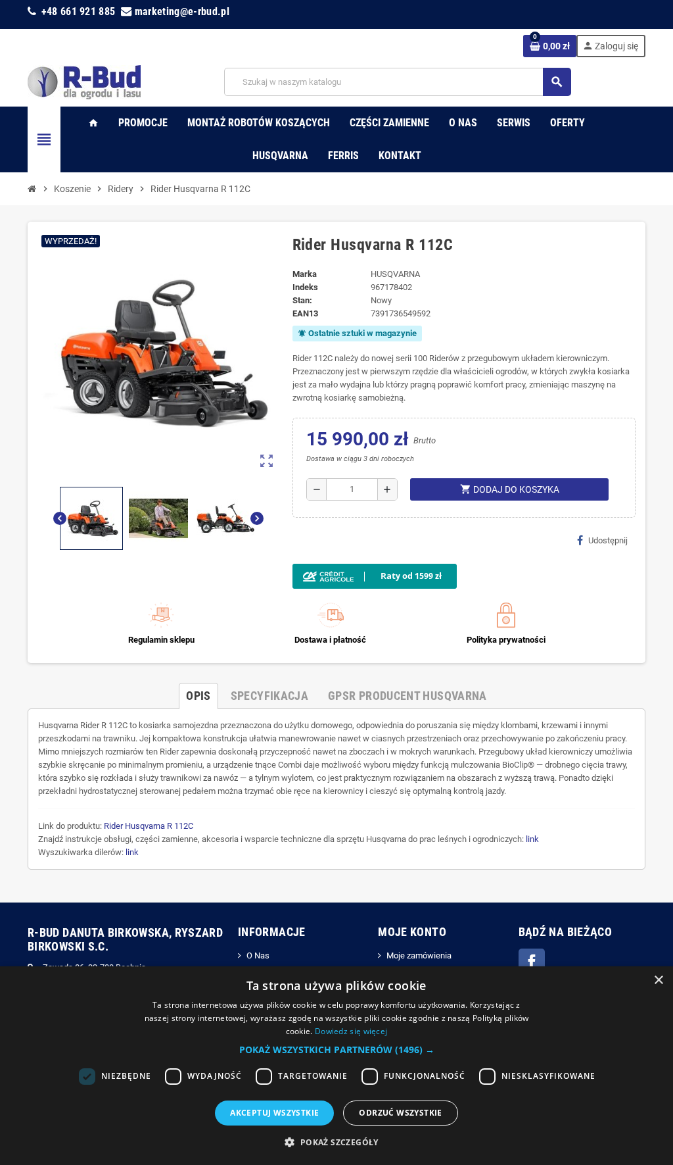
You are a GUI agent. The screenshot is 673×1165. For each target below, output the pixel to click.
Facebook (532, 961)
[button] (336, 1049)
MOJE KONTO (412, 932)
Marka (304, 274)
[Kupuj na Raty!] (464, 576)
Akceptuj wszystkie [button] (274, 1112)
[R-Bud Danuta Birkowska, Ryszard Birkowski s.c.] (84, 81)
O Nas (257, 955)
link (532, 839)
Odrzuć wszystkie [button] (400, 1112)
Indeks (305, 287)
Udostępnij (608, 540)
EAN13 (305, 313)
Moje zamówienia (419, 955)
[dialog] (336, 1065)
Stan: (302, 300)
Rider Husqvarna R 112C (148, 826)
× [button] (658, 980)
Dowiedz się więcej (351, 1031)
